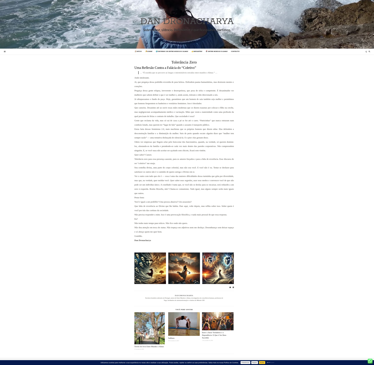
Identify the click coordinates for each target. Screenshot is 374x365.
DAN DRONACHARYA (187, 21)
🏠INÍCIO (138, 51)
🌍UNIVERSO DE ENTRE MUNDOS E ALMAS (172, 51)
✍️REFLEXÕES (196, 51)
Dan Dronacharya (184, 295)
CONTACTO (235, 51)
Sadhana (171, 338)
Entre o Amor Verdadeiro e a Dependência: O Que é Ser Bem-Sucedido (214, 335)
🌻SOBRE (148, 51)
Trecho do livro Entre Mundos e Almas (149, 346)
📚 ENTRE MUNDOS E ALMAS (216, 51)
